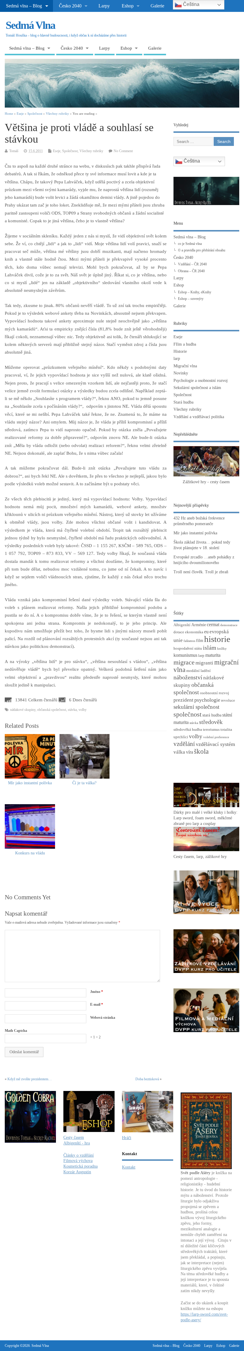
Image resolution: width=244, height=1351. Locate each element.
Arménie (198, 624)
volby (83, 710)
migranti (204, 663)
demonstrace (228, 625)
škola (201, 751)
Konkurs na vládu (30, 853)
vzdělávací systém (215, 744)
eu (206, 631)
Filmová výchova (78, 1160)
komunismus (185, 655)
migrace (184, 662)
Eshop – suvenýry (191, 299)
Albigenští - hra (76, 1143)
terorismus (211, 730)
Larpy (104, 6)
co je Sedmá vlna (190, 244)
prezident (183, 700)
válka (179, 752)
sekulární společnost (196, 707)
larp (176, 358)
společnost (187, 714)
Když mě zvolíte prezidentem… (29, 1079)
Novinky (180, 373)
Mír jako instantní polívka (30, 783)
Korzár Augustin (77, 1172)
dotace (178, 632)
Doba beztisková (147, 1079)
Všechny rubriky (91, 151)
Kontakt (128, 1167)
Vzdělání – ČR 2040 (192, 264)
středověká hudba (187, 730)
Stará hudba (183, 402)
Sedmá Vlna (30, 25)
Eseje (56, 151)
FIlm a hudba (184, 344)
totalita (226, 730)
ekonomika (194, 632)
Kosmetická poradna (80, 1166)
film (199, 640)
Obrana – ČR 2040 (191, 271)
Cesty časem (73, 1137)
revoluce (228, 700)
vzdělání (184, 743)
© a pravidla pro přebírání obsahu (201, 250)
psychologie (207, 700)
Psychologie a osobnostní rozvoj (200, 380)
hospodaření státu (187, 648)
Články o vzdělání (78, 1155)
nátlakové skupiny (22, 710)
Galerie (157, 6)
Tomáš (13, 151)
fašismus (189, 641)
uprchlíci (180, 737)
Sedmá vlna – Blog (24, 6)
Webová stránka (102, 1017)
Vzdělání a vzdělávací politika (198, 417)
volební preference (216, 737)
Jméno (96, 992)
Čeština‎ (191, 161)
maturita (212, 655)
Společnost (70, 151)
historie (217, 639)
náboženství (187, 677)
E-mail (96, 1004)
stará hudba (211, 715)
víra (189, 752)
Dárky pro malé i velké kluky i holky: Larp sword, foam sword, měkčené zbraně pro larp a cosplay (205, 818)
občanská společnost (51, 710)
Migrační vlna (185, 366)
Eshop (128, 6)
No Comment (123, 151)
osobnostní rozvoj (214, 693)
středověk (211, 722)
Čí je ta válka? (84, 783)
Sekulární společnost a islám (197, 387)
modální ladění (198, 671)
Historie (180, 351)
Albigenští (181, 625)
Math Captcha (16, 1031)
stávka (72, 710)
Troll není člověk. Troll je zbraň (200, 572)
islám (209, 647)
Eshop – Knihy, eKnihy (194, 292)
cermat (213, 624)
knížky (222, 648)
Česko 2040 (70, 6)
